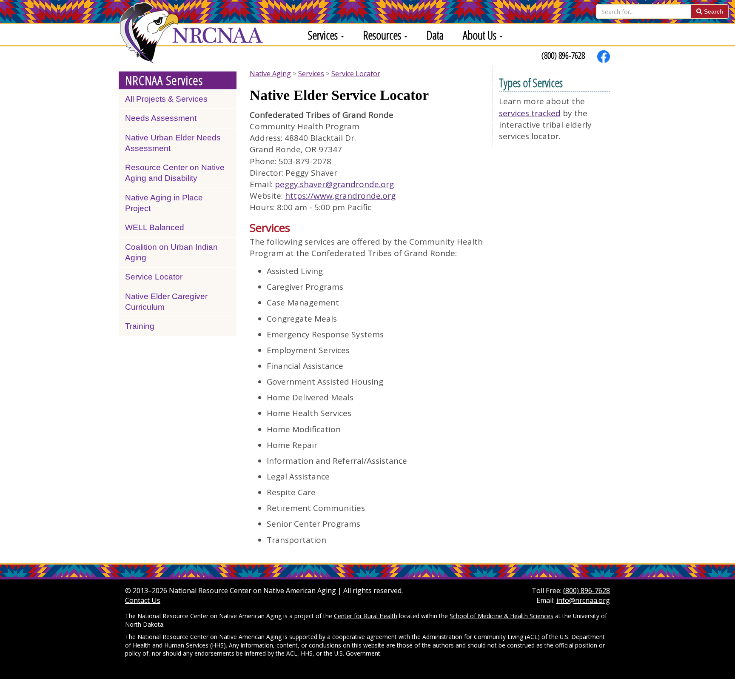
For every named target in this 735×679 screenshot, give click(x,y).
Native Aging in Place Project (164, 203)
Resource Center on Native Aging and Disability (175, 173)
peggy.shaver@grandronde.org (334, 184)
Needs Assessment (161, 118)
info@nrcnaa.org (583, 600)
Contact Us (142, 600)
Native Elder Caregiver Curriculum (166, 301)
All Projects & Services (166, 98)
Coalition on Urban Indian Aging (171, 252)
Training (139, 326)
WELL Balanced (154, 227)
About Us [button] (481, 35)
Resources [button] (383, 35)
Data (435, 35)
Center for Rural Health (365, 616)
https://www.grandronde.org (340, 195)
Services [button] (324, 35)
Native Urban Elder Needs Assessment (173, 143)
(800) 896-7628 (563, 55)
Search (712, 11)
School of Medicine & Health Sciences (501, 616)
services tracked (530, 113)
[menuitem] (322, 34)
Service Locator (153, 276)
